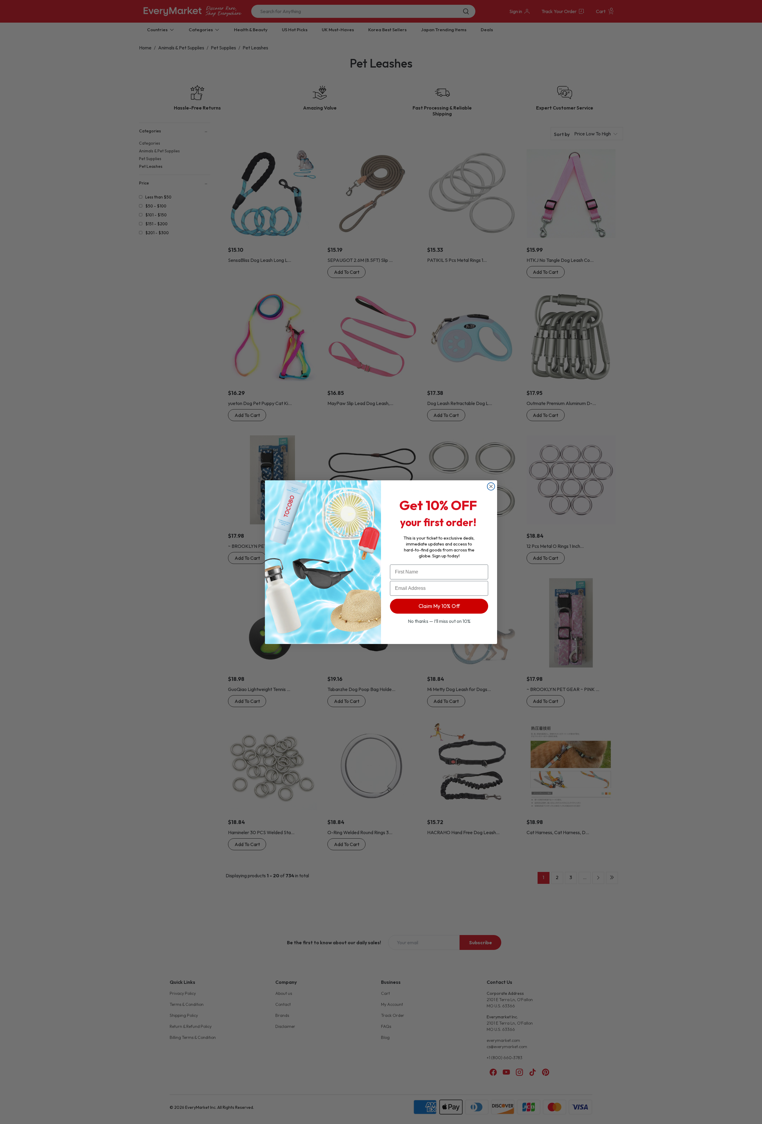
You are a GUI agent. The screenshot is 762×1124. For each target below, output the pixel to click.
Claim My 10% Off (439, 606)
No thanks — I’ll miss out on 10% (439, 621)
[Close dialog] (491, 486)
